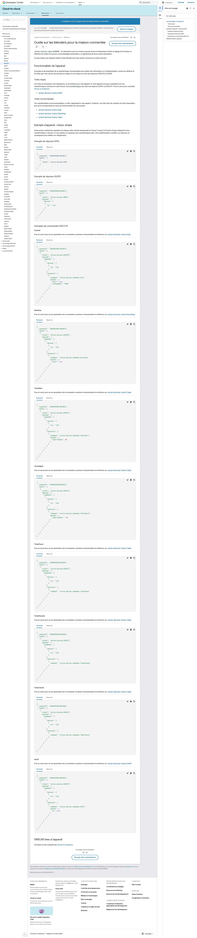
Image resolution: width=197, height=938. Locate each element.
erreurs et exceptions (65, 845)
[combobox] (148, 2)
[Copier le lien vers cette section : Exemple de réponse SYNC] (62, 141)
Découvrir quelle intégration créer (40, 918)
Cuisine (83, 903)
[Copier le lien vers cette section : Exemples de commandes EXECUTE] (70, 226)
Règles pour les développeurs (116, 909)
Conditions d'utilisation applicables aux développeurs (116, 905)
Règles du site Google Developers (55, 868)
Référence (45, 13)
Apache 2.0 (129, 866)
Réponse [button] (49, 147)
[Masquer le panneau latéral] (25, 934)
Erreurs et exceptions (42, 89)
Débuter (5, 13)
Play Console (136, 884)
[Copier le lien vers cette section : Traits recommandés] (56, 99)
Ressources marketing (114, 890)
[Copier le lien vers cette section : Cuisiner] (43, 230)
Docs (80, 2)
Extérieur (84, 910)
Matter (32, 884)
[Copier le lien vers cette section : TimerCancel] (46, 688)
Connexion (191, 2)
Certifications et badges (115, 887)
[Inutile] (134, 37)
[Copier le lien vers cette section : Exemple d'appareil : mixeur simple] (74, 125)
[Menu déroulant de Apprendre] (22, 13)
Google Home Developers (42, 37)
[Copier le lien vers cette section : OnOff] (41, 759)
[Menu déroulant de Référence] (51, 13)
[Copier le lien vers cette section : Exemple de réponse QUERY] (63, 176)
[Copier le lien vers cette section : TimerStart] (45, 388)
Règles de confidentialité (54, 934)
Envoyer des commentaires (122, 43)
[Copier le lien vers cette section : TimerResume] (47, 616)
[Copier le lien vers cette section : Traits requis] (48, 80)
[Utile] (131, 37)
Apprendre (16, 13)
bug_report (187, 8)
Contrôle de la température (90, 888)
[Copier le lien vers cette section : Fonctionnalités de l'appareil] (67, 66)
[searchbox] (13, 19)
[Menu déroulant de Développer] (37, 13)
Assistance (60, 13)
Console (181, 2)
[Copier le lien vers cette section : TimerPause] (46, 544)
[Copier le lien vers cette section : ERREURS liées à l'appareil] (64, 839)
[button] (13, 36)
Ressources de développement (117, 894)
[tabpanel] (85, 160)
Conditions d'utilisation (37, 934)
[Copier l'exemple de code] (134, 151)
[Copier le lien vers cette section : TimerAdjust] (46, 466)
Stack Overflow (137, 894)
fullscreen (190, 8)
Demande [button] (39, 147)
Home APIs (59, 889)
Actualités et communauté (65, 2)
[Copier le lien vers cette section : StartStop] (44, 310)
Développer (34, 2)
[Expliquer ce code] (127, 151)
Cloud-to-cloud (11, 8)
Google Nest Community (140, 898)
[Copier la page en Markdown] (43, 47)
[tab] (39, 147)
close (193, 8)
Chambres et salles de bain (90, 907)
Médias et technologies (89, 896)
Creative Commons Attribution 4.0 (84, 866)
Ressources (47, 2)
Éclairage (84, 884)
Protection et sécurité (89, 892)
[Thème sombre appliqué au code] (131, 151)
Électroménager (86, 899)
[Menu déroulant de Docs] (84, 2)
